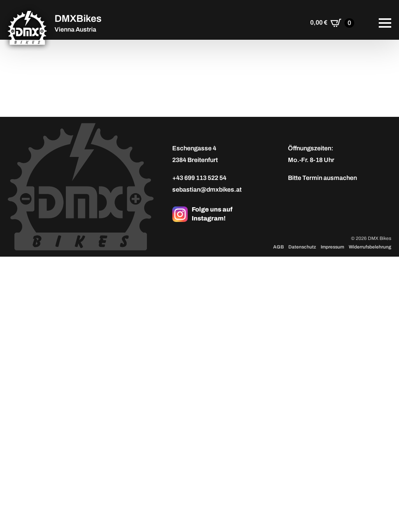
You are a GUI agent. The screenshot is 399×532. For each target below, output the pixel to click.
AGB (278, 247)
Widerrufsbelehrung (370, 247)
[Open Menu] (385, 23)
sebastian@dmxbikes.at (207, 189)
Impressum (332, 247)
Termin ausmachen (329, 177)
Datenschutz (302, 247)
